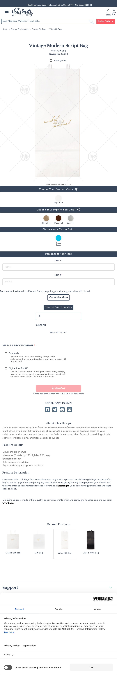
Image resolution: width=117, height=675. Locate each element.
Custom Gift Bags (39, 29)
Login (108, 15)
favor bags (7, 503)
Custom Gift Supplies (19, 29)
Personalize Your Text (58, 254)
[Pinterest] (62, 409)
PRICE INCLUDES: (58, 333)
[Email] (69, 409)
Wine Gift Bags (56, 29)
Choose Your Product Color (36, 189)
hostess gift (63, 486)
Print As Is (14, 353)
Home (4, 29)
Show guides (60, 61)
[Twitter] (54, 409)
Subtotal (41, 325)
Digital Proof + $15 (18, 368)
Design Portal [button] (104, 21)
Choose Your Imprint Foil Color (38, 209)
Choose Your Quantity (58, 307)
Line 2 (58, 275)
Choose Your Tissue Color (59, 229)
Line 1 (58, 261)
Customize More (58, 297)
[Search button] (91, 21)
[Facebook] (47, 409)
